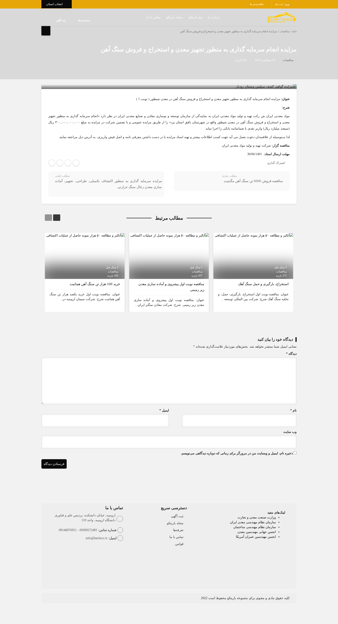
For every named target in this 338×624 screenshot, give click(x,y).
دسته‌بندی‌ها (70, 20)
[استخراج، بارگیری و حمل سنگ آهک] (254, 235)
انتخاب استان (54, 4)
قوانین (179, 544)
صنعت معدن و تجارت (252, 517)
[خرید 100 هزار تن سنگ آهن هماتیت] (85, 235)
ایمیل (164, 410)
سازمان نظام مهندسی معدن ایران (253, 522)
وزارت (271, 517)
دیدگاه (291, 353)
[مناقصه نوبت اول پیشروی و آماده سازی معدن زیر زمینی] (169, 235)
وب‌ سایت (290, 432)
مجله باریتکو (165, 17)
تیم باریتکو (186, 17)
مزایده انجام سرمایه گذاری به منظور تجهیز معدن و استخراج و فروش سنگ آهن (199, 49)
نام (293, 410)
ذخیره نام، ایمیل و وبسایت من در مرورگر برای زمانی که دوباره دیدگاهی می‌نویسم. (237, 453)
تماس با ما (144, 17)
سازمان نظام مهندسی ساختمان (254, 527)
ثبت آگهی (56, 20)
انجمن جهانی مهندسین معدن (257, 532)
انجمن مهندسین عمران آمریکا (256, 536)
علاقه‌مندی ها (257, 4)
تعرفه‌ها (178, 530)
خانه (294, 31)
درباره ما (204, 17)
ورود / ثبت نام (282, 4)
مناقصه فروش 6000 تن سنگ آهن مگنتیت (253, 181)
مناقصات (284, 31)
